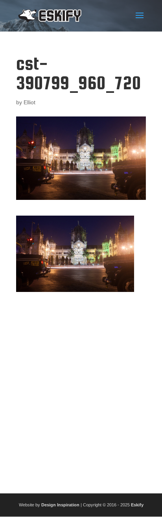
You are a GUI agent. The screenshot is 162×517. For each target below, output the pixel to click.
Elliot (29, 102)
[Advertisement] (81, 389)
